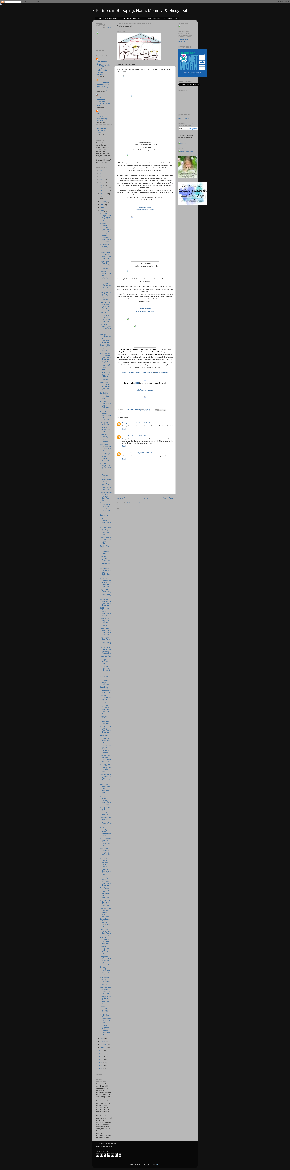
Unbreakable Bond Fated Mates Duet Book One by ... (105, 640)
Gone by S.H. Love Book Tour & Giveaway (105, 347)
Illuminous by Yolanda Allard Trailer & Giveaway (105, 758)
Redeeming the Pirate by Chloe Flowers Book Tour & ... (106, 821)
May (102, 211)
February (104, 1044)
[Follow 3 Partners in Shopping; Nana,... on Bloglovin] (188, 130)
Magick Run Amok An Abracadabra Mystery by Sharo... (105, 1018)
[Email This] (156, 410)
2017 (101, 1051)
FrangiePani (127, 423)
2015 (101, 1057)
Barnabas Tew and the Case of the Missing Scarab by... (105, 456)
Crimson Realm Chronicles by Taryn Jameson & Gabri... (106, 778)
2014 (101, 1060)
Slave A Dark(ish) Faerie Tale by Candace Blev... (105, 970)
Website (124, 373)
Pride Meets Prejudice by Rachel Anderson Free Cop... (105, 405)
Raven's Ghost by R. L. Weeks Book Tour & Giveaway (105, 295)
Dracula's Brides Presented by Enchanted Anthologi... (105, 719)
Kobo (152, 210)
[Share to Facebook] (162, 410)
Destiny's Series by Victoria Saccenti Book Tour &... (106, 496)
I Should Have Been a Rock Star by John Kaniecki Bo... (106, 650)
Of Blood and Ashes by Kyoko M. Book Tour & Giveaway (105, 611)
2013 (101, 1063)
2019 (101, 182)
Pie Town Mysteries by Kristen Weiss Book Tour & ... (106, 328)
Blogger (158, 1164)
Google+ (144, 373)
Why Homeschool (102, 114)
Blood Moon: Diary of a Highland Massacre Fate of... (104, 622)
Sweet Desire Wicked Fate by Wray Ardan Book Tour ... (105, 922)
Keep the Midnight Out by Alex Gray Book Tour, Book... (105, 467)
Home (99, 18)
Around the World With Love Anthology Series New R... (105, 789)
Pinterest (151, 373)
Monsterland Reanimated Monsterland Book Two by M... (105, 592)
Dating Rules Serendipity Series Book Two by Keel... (105, 365)
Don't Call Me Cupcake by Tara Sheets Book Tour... (105, 318)
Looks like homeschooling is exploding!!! (102, 118)
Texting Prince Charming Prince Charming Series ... (105, 549)
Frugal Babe (101, 128)
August (103, 202)
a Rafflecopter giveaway (145, 390)
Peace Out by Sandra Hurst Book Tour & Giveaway (105, 631)
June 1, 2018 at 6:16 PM (142, 436)
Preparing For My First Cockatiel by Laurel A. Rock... (105, 285)
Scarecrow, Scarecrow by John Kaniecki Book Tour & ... (106, 519)
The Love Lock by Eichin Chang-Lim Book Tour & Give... (105, 530)
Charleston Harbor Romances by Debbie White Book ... (105, 561)
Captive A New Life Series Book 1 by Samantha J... (105, 709)
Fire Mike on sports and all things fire (102, 99)
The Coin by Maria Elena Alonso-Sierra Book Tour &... (106, 386)
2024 (101, 170)
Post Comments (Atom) (135, 503)
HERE (137, 383)
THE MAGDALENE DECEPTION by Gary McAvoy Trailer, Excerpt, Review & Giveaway (103, 69)
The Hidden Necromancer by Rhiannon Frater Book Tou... (106, 217)
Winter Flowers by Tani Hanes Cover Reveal (105, 247)
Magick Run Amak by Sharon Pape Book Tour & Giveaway (105, 264)
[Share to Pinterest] (164, 410)
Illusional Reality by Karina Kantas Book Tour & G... (105, 950)
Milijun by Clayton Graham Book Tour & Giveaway (105, 227)
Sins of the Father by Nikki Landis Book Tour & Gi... (105, 670)
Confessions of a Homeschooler (103, 83)
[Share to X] (160, 410)
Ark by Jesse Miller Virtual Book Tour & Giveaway (105, 602)
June (103, 208)
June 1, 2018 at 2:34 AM (141, 423)
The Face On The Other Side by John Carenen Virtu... (105, 767)
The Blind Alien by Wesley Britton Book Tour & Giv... (105, 990)
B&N (148, 210)
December (105, 188)
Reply (124, 429)
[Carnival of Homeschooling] (187, 178)
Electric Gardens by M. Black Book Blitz (105, 1009)
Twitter (138, 373)
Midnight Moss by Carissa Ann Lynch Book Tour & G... (105, 999)
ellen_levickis (127, 453)
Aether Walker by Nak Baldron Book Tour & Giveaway (105, 415)
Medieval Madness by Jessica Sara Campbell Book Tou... (105, 582)
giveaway (125, 413)
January (104, 1047)
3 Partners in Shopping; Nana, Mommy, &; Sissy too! (139, 10)
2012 (101, 1066)
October (104, 194)
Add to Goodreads (145, 207)
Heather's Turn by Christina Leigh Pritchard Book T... (105, 659)
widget (110, 27)
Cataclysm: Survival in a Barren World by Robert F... (106, 689)
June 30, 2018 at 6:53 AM (142, 453)
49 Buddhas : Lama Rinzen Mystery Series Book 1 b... (105, 572)
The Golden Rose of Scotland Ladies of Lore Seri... (105, 862)
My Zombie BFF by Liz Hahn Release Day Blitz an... (105, 831)
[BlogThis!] (158, 410)
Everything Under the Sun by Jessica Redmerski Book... (105, 426)
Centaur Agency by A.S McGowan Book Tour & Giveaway (106, 881)
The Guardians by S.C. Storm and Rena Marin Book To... (105, 810)
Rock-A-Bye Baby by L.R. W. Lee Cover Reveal (106, 872)
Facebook (131, 373)
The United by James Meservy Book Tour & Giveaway (105, 800)
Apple (144, 210)
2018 (101, 185)
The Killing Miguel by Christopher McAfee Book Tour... (105, 852)
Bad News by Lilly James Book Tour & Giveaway (105, 356)
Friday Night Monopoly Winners (132, 18)
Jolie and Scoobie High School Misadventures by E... (106, 699)
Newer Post (122, 498)
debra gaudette (183, 118)
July (102, 205)
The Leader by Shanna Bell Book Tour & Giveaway (105, 729)
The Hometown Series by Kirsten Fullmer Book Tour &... (105, 841)
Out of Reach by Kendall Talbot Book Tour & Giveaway (105, 306)
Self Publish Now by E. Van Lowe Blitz (104, 395)
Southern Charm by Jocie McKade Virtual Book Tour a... (105, 1029)
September (105, 197)
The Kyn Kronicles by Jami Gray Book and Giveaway (105, 338)
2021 (101, 176)
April (102, 1038)
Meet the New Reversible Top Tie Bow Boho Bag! (103, 88)
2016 (101, 1054)
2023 (101, 173)
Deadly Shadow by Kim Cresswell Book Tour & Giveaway (105, 237)
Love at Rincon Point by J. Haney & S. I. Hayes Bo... (105, 487)
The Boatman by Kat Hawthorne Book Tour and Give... (105, 981)
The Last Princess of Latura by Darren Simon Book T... (105, 507)
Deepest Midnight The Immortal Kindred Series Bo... (105, 275)
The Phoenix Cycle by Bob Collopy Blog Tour (105, 447)
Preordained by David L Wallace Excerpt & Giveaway (105, 749)
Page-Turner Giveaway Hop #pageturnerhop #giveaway (106, 892)
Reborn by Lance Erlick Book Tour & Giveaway (105, 932)
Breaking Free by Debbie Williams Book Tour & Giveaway (105, 376)
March (103, 1041)
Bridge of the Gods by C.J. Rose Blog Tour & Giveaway (105, 960)
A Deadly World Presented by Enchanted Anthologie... (105, 940)
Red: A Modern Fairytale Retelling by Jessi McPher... (105, 912)
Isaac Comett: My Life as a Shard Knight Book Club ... (105, 255)
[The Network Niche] (192, 76)
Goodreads (164, 373)
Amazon (138, 210)
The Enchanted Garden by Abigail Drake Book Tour (105, 903)
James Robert (127, 436)
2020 (101, 179)
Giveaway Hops (111, 18)
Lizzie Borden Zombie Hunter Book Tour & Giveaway (105, 438)
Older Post (168, 498)
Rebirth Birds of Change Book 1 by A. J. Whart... (106, 540)
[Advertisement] (134, 524)
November (105, 191)
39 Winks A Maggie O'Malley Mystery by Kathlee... (105, 680)
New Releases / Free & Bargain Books (162, 18)
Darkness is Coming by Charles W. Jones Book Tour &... (105, 738)
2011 (101, 1069)
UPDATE (103, 313)
